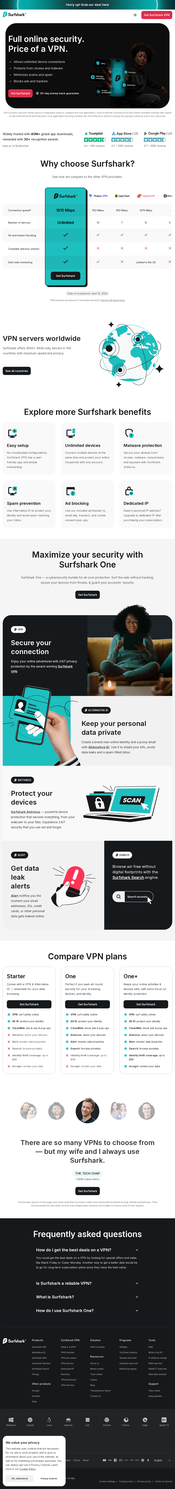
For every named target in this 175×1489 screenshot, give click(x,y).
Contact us (95, 1396)
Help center (154, 1390)
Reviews (65, 1374)
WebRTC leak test (158, 1369)
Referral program (128, 1369)
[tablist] (87, 1111)
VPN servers (67, 1363)
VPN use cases (68, 1358)
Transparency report (100, 1390)
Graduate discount (128, 1363)
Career (93, 1379)
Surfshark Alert (39, 1358)
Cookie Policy (27, 1469)
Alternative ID (98, 747)
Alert (14, 895)
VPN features (67, 1352)
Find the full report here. (112, 300)
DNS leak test (155, 1363)
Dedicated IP (67, 1369)
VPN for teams (97, 1347)
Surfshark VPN (39, 1347)
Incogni (35, 1390)
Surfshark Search (128, 877)
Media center (97, 1369)
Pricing (35, 1374)
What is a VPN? (68, 1347)
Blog (92, 1385)
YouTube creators (128, 1352)
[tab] (28, 1111)
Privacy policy (144, 1481)
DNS (151, 1347)
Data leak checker (158, 1374)
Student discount (128, 1358)
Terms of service (163, 1481)
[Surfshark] (14, 15)
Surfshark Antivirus (25, 812)
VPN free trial (67, 1385)
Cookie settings (107, 1481)
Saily (34, 1401)
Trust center (96, 1374)
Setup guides (155, 1396)
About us (94, 1363)
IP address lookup (158, 1358)
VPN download (68, 1379)
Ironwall (36, 1396)
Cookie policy (126, 1481)
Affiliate (123, 1347)
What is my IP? (156, 1352)
